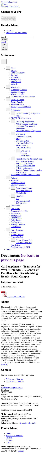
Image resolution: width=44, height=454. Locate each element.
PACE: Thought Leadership (26, 124)
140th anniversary (18, 73)
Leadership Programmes (25, 121)
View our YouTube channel (16, 33)
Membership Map (17, 94)
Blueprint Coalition (18, 185)
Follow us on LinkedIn (15, 381)
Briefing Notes (16, 222)
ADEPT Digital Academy (21, 118)
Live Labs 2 (20, 134)
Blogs (8, 249)
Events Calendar (17, 235)
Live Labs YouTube (23, 147)
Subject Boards (16, 102)
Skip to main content (9, 2)
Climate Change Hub (24, 240)
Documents (15, 209)
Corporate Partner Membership (23, 96)
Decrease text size (8, 17)
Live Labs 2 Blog (22, 141)
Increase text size (8, 20)
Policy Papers (16, 220)
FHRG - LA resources (24, 163)
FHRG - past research (24, 168)
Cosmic (21, 451)
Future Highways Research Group (29, 159)
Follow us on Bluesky (14, 379)
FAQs (18, 116)
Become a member (18, 92)
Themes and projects (24, 136)
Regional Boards (17, 104)
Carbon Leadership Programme (28, 113)
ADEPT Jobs (16, 82)
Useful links (15, 205)
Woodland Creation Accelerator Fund (25, 175)
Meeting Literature (18, 224)
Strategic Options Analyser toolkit (29, 170)
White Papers (26, 155)
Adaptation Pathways (24, 191)
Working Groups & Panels (21, 107)
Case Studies (16, 227)
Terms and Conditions (14, 436)
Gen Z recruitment (23, 201)
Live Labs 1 (25, 151)
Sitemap (9, 440)
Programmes (15, 110)
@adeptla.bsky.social (28, 423)
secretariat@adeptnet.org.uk (11, 388)
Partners (14, 178)
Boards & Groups (17, 100)
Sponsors (14, 180)
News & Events (17, 230)
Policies (9, 438)
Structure (14, 75)
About (13, 68)
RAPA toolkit (21, 193)
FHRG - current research (25, 166)
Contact (14, 84)
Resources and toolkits (19, 211)
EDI (17, 199)
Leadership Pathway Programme (28, 131)
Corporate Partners (18, 183)
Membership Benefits (19, 90)
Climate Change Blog (24, 243)
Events (13, 232)
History (13, 71)
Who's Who (15, 77)
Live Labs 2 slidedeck (24, 143)
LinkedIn (9, 30)
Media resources (22, 145)
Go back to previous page (20, 257)
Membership (15, 87)
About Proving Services (25, 161)
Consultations (16, 218)
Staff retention (21, 203)
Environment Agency (24, 188)
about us (4, 364)
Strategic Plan (16, 79)
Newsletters (15, 245)
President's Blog (17, 237)
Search (3, 37)
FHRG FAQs (21, 172)
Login (8, 442)
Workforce (20, 196)
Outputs (24, 153)
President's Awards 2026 (20, 247)
